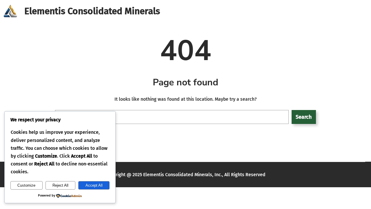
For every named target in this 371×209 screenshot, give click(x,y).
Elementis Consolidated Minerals (92, 11)
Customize (26, 185)
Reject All (60, 185)
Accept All (94, 185)
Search (304, 117)
